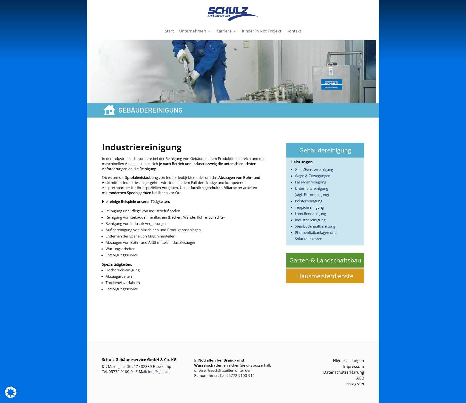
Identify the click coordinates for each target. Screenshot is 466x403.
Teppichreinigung (309, 207)
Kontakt (294, 31)
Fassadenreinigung (310, 182)
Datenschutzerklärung (343, 372)
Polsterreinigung (308, 200)
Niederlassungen (348, 360)
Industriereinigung (310, 219)
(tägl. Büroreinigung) (312, 194)
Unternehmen (192, 31)
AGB (360, 378)
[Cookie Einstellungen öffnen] (11, 396)
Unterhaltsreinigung (311, 188)
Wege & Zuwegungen (312, 175)
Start (169, 31)
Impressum (353, 366)
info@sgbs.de (159, 371)
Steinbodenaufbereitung (315, 226)
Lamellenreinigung (310, 213)
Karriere (224, 31)
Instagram (354, 384)
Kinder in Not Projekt (261, 31)
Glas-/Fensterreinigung (314, 169)
